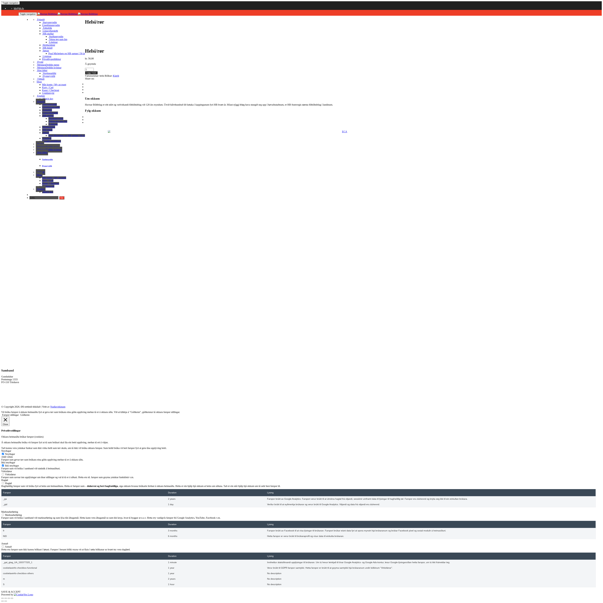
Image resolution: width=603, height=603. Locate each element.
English (41, 96)
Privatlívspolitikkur (51, 59)
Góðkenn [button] (25, 415)
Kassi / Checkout (50, 90)
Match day (47, 98)
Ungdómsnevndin (51, 25)
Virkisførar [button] (6, 471)
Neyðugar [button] (6, 451)
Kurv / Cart (47, 87)
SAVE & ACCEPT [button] (11, 591)
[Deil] (9, 598)
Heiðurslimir (48, 45)
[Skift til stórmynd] (5, 598)
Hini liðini (42, 70)
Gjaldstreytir (48, 93)
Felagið (41, 19)
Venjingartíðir (49, 73)
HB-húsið (47, 47)
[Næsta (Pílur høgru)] (5, 601)
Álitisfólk (47, 28)
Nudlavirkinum (57, 406)
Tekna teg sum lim (57, 39)
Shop (39, 81)
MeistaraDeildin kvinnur (49, 67)
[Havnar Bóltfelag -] (68, 14)
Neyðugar (10, 454)
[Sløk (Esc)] (12, 598)
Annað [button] (4, 543)
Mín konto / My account (54, 84)
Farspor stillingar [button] (10, 415)
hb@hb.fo (19, 8)
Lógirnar (46, 56)
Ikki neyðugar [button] (8, 462)
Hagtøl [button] (4, 480)
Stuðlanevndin (55, 36)
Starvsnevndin (49, 22)
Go (61, 198)
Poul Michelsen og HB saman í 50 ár (66, 53)
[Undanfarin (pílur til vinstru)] (2, 601)
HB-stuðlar (48, 33)
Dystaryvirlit (48, 76)
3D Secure (6, 395)
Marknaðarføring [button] (9, 511)
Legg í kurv (91, 73)
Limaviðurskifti (50, 31)
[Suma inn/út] (2, 598)
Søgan (45, 50)
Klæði (116, 75)
